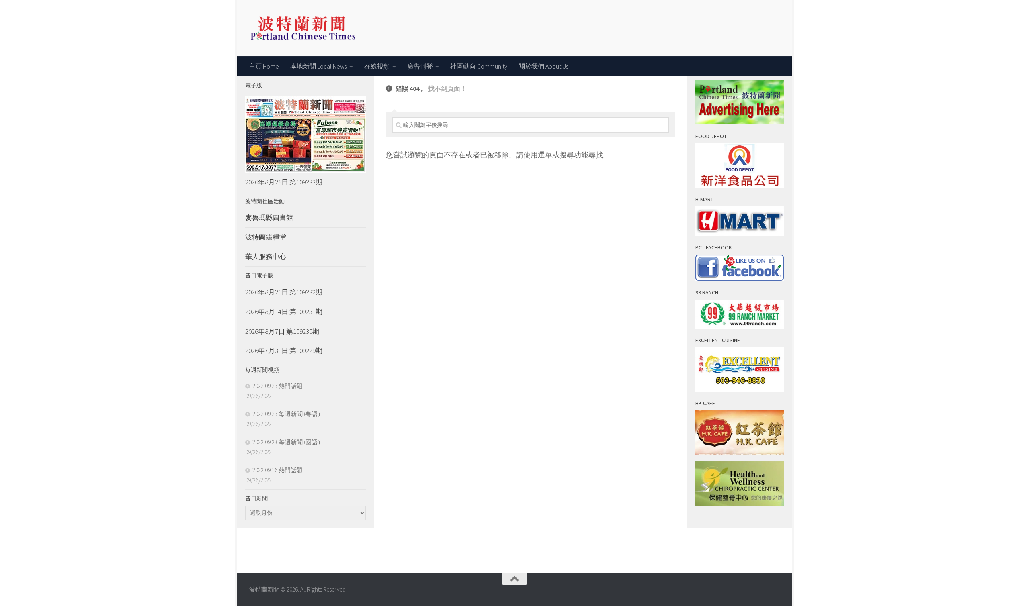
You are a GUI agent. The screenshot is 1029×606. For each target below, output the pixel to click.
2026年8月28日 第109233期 (283, 182)
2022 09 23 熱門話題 (277, 386)
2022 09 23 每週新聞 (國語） (288, 442)
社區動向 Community (478, 66)
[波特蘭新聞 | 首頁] (303, 28)
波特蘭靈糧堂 (265, 237)
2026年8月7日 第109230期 (282, 331)
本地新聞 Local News (318, 66)
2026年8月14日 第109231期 (283, 311)
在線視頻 (377, 66)
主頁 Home (264, 66)
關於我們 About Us (543, 66)
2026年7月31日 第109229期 (283, 350)
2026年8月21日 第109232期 (283, 292)
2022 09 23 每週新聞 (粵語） (288, 414)
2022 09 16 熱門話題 (277, 470)
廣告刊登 (420, 66)
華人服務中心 (265, 256)
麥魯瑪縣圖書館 (269, 217)
